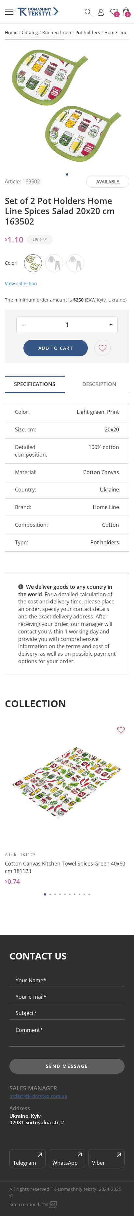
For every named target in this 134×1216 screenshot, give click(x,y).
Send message (67, 1066)
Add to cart (55, 348)
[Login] (100, 12)
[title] (38, 11)
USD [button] (38, 239)
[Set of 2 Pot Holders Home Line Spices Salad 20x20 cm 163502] (67, 106)
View (37, 835)
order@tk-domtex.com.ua (38, 1096)
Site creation (23, 1204)
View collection (21, 283)
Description (99, 384)
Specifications (34, 384)
